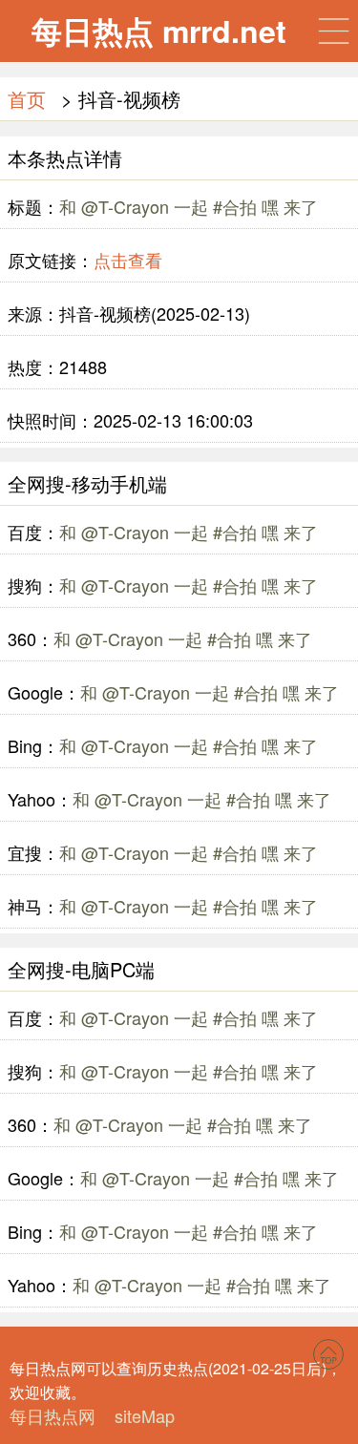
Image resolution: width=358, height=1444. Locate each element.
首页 (27, 99)
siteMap (145, 1415)
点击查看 (128, 259)
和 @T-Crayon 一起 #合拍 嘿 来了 (188, 206)
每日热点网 (52, 1415)
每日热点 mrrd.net (159, 30)
